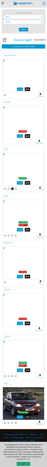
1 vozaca (40, 283)
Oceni (20, 89)
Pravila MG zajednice (19, 441)
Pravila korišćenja (16, 438)
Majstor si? (24, 434)
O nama (6, 438)
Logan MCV (7, 102)
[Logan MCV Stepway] (23, 75)
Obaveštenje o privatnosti (34, 438)
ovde (28, 459)
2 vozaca (40, 96)
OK (23, 464)
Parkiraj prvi (39, 143)
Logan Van (7, 289)
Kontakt (32, 441)
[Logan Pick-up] (23, 263)
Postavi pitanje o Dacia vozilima (23, 46)
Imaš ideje (33, 434)
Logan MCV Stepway (10, 55)
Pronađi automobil (11, 434)
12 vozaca (40, 190)
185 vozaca (39, 424)
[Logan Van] (23, 310)
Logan (6, 149)
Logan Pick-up (8, 243)
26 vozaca (40, 377)
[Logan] (23, 169)
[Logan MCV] (23, 122)
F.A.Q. (41, 434)
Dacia (18, 40)
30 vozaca (40, 237)
